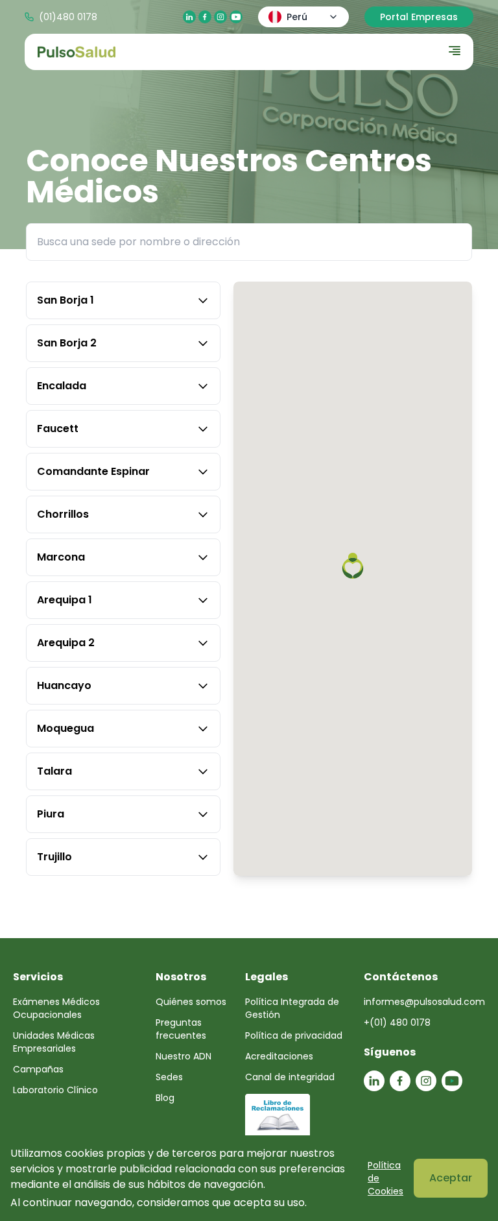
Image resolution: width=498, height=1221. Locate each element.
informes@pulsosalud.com (424, 1001)
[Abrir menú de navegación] (454, 50)
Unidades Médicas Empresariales (54, 1042)
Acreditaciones (279, 1056)
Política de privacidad (293, 1035)
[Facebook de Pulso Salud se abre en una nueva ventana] (205, 17)
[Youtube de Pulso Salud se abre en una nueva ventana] (236, 17)
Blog (165, 1097)
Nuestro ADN (183, 1056)
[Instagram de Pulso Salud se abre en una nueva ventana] (220, 17)
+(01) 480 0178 (397, 1022)
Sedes (169, 1076)
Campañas (38, 1069)
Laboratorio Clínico (55, 1089)
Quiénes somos (191, 1001)
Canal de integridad (290, 1076)
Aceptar (450, 1177)
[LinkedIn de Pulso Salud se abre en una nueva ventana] (189, 17)
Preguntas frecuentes (181, 1029)
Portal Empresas (419, 16)
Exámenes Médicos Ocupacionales (56, 1008)
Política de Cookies (385, 1178)
